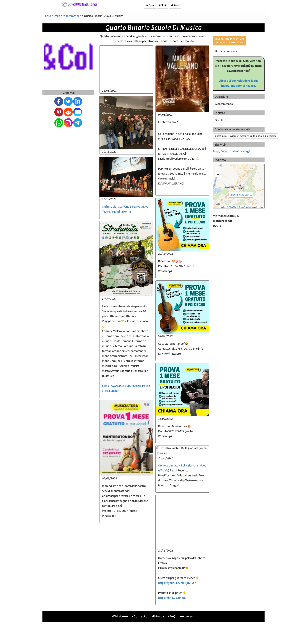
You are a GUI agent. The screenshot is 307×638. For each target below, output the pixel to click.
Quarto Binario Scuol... (241, 194)
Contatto (140, 616)
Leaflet (222, 206)
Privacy (158, 616)
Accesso (187, 616)
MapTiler (232, 206)
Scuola (219, 120)
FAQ (173, 616)
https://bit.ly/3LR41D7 (172, 597)
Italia (57, 16)
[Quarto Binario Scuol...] (240, 187)
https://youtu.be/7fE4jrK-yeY (177, 583)
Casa (151, 5)
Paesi (176, 5)
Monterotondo (72, 16)
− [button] (218, 174)
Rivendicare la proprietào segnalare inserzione (229, 40)
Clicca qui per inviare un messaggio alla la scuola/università (245, 136)
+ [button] (218, 169)
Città (163, 5)
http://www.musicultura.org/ (231, 151)
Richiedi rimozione (226, 51)
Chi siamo (120, 616)
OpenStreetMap (246, 206)
